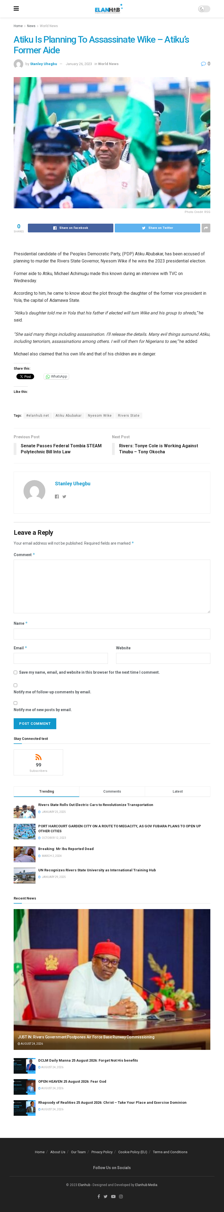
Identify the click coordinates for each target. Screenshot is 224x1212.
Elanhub (84, 1185)
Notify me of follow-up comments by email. (52, 692)
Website (123, 648)
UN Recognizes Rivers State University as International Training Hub (97, 870)
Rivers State (129, 415)
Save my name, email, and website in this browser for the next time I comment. (89, 672)
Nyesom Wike (100, 415)
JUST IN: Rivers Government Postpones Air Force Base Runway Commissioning (86, 1037)
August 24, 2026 (31, 1043)
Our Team (78, 1152)
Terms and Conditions (170, 1152)
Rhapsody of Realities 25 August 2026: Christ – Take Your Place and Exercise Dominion (112, 1102)
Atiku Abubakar (68, 415)
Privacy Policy (102, 1152)
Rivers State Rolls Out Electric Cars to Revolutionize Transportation (96, 805)
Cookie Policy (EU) (132, 1152)
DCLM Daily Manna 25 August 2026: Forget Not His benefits (88, 1060)
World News (49, 26)
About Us (57, 1152)
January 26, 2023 (79, 64)
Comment (24, 554)
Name (21, 623)
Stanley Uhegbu (43, 64)
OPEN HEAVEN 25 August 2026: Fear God (72, 1081)
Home (18, 26)
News (31, 26)
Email (20, 647)
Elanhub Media (146, 1185)
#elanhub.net (37, 415)
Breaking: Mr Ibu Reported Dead (66, 849)
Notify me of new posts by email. (43, 710)
